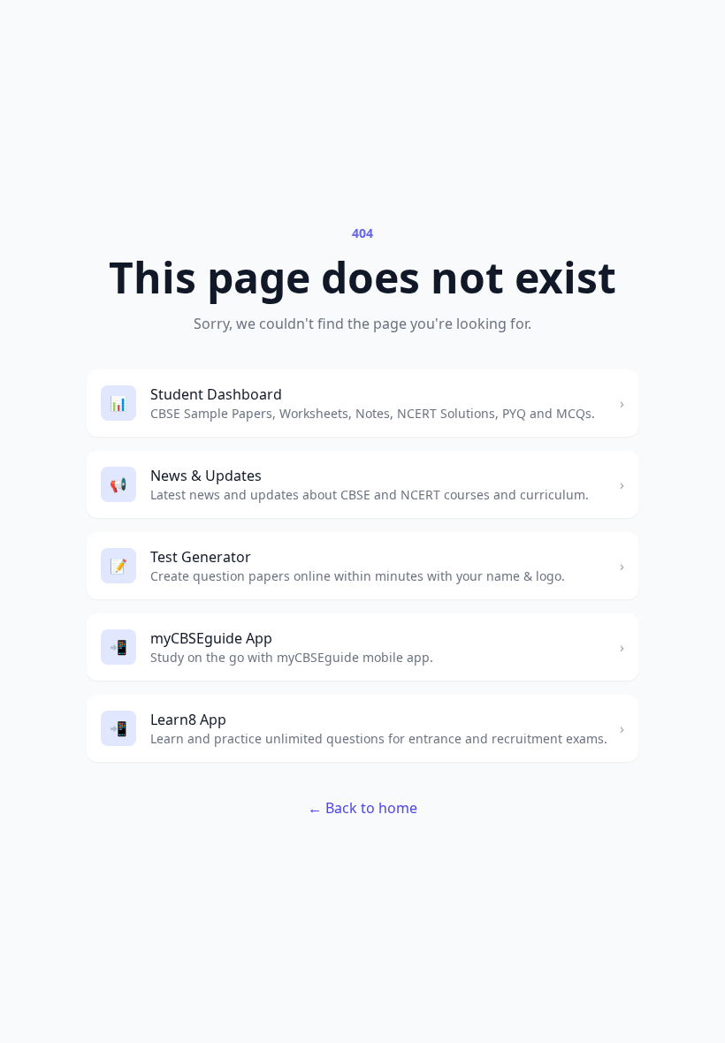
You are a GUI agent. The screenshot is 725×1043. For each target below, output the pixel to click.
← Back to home (362, 808)
